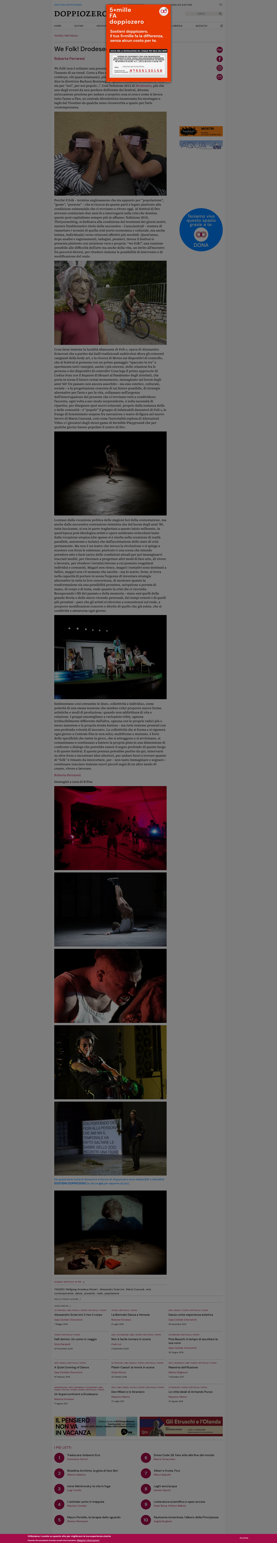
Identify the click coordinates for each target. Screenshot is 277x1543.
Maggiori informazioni (88, 1540)
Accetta (244, 1537)
